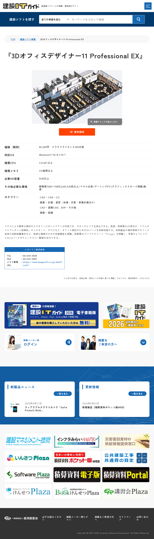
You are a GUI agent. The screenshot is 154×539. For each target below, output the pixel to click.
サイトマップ (125, 518)
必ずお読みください (52, 518)
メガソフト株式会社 (35, 249)
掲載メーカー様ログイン (77, 518)
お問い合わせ (142, 518)
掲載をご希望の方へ (104, 518)
